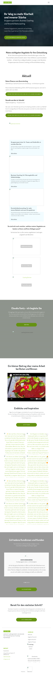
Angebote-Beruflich (32, 639)
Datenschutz (29, 671)
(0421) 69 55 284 (6, 656)
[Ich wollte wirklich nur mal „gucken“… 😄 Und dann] (38, 466)
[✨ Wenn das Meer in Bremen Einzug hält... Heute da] (15, 444)
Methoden (30, 634)
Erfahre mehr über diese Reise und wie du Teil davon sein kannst (24, 94)
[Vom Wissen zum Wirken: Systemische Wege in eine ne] (15, 466)
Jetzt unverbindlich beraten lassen (15, 37)
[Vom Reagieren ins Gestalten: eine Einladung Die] (38, 444)
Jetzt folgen (26, 424)
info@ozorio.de (6, 659)
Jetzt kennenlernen (26, 619)
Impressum (23, 671)
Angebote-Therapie (32, 642)
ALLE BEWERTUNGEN (26, 589)
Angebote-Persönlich (32, 637)
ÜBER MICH (26, 324)
